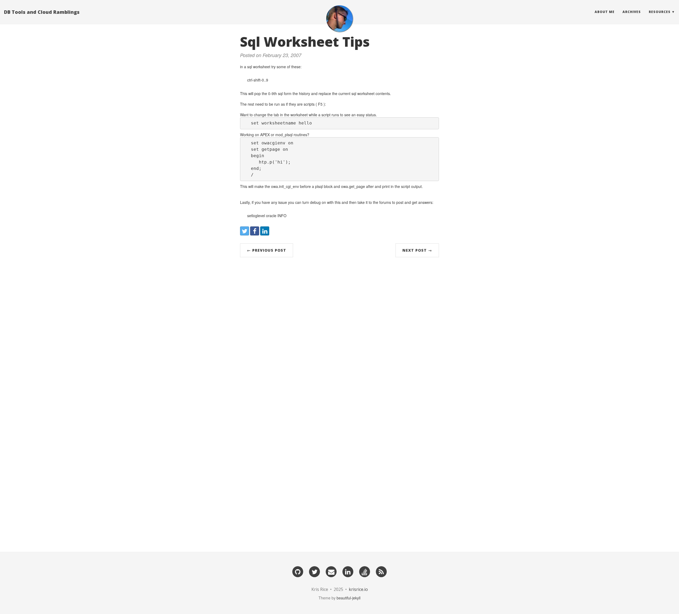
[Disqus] (339, 334)
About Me (605, 12)
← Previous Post (266, 250)
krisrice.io (358, 589)
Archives (632, 12)
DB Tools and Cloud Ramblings (42, 12)
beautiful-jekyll (348, 597)
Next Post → (417, 250)
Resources (660, 12)
